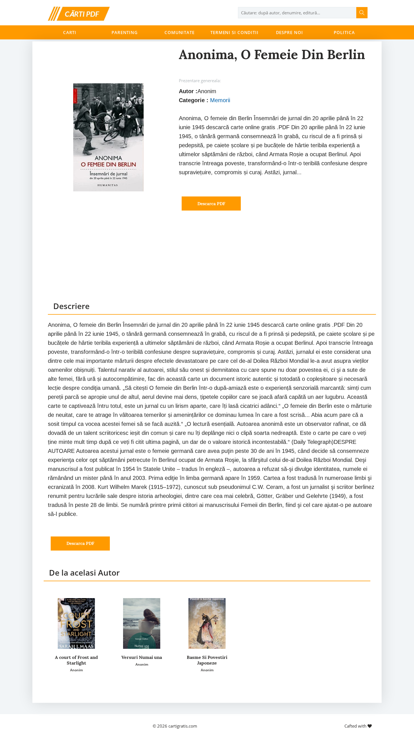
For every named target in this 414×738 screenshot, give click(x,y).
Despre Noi (289, 32)
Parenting (125, 32)
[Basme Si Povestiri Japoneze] (207, 623)
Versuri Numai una (141, 657)
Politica (344, 32)
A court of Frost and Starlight (76, 660)
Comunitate (179, 32)
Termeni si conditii (234, 32)
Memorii (220, 100)
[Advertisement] (212, 261)
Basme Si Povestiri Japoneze (207, 660)
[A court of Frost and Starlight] (76, 623)
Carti (69, 32)
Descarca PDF (211, 203)
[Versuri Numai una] (141, 623)
